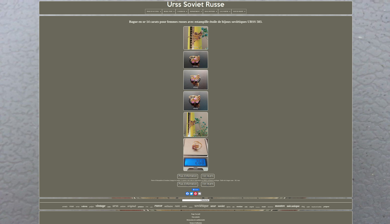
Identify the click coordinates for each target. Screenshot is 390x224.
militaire (168, 206)
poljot (91, 207)
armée (64, 206)
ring (303, 206)
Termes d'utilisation (196, 223)
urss (115, 206)
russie (264, 207)
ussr (213, 206)
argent (252, 207)
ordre (184, 206)
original (131, 206)
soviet (221, 206)
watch (308, 207)
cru (147, 207)
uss (233, 207)
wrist (77, 207)
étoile (109, 207)
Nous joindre (196, 217)
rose (71, 206)
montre (280, 206)
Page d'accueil (195, 214)
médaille (190, 207)
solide (246, 207)
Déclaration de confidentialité (196, 220)
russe (158, 206)
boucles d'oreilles (317, 207)
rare (177, 206)
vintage (100, 206)
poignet (326, 207)
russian (240, 206)
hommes (258, 207)
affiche (228, 207)
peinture (141, 207)
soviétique (201, 206)
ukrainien (270, 207)
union (122, 206)
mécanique (293, 206)
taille (151, 207)
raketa (84, 206)
